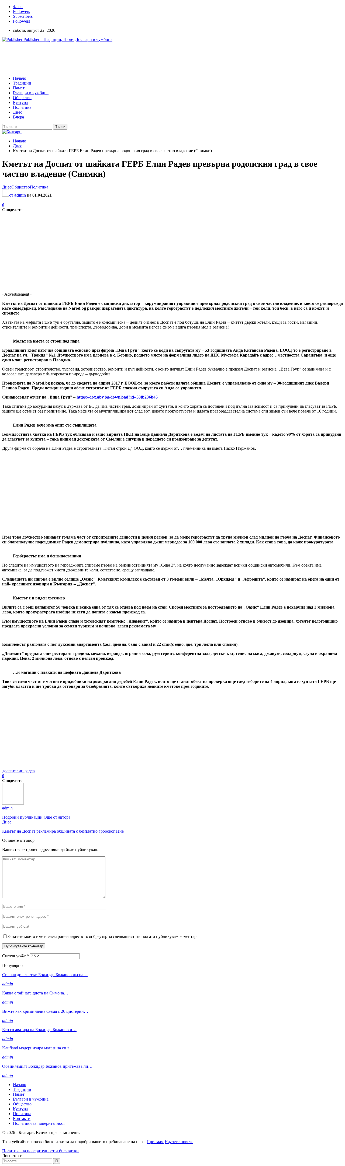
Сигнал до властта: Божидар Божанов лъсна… (45, 974)
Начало (19, 78)
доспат (8, 771)
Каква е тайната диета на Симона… (35, 993)
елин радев (25, 771)
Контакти (21, 1118)
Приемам (155, 1141)
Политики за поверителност (39, 1123)
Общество (22, 97)
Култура (20, 102)
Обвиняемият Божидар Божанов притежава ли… (47, 1066)
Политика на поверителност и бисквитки (40, 1150)
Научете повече (179, 1141)
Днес (17, 112)
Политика (22, 107)
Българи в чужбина (31, 92)
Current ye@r (15, 956)
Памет (19, 88)
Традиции (22, 83)
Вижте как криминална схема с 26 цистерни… (45, 1011)
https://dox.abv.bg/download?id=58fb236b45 (117, 397)
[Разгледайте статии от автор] (13, 803)
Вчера (18, 117)
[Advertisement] (100, 58)
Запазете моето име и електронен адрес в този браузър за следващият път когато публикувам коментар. (103, 936)
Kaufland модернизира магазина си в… (38, 1048)
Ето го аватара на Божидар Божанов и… (39, 1029)
